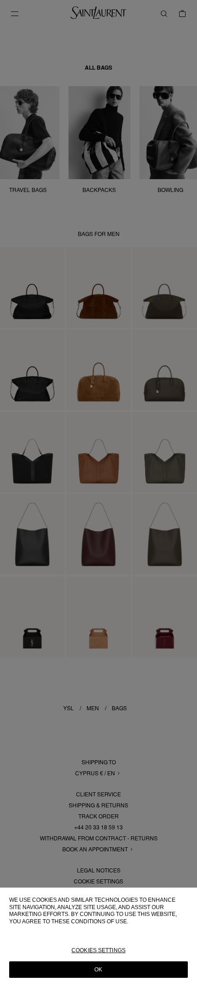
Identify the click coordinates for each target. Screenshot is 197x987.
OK (98, 969)
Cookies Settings (98, 950)
